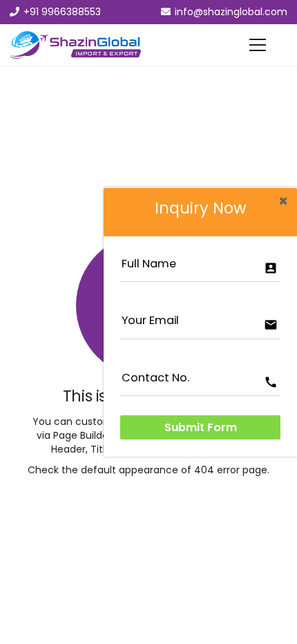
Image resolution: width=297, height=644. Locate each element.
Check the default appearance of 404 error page (147, 470)
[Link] (75, 45)
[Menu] (258, 45)
